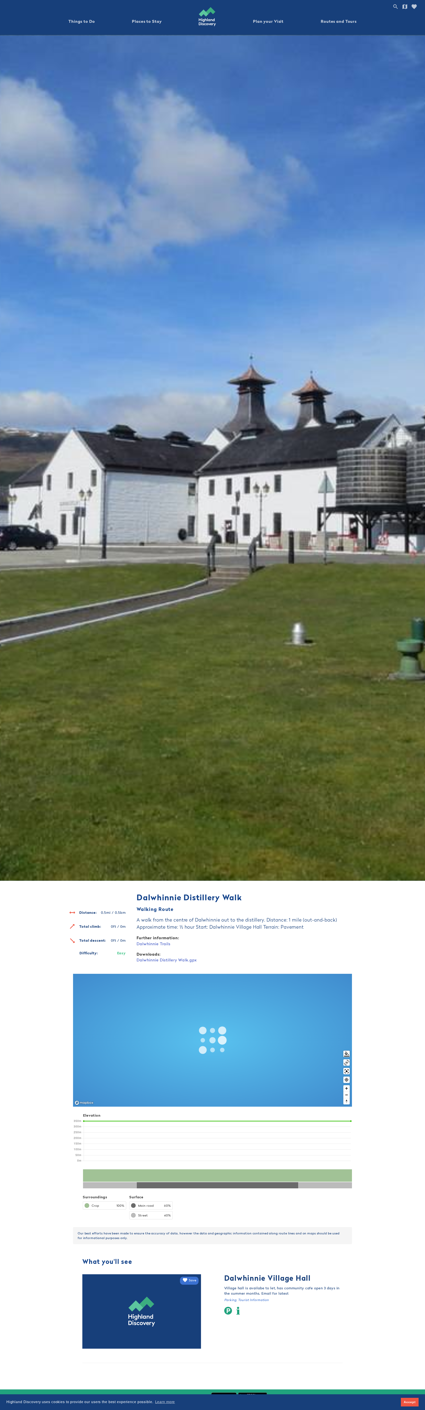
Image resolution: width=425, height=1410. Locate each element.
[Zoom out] (346, 1095)
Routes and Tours (339, 21)
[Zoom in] (346, 1088)
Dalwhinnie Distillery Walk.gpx (167, 960)
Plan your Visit (268, 21)
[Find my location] (346, 1080)
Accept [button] (409, 1402)
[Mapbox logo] (84, 1102)
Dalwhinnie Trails (153, 943)
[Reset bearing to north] (346, 1101)
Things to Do (81, 21)
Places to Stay (147, 21)
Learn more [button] (165, 1402)
